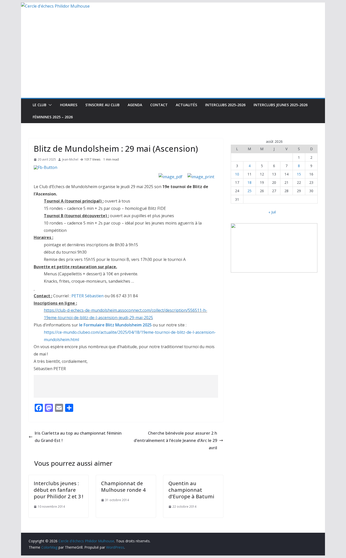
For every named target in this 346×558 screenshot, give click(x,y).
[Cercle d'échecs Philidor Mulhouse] (55, 6)
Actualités (186, 104)
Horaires (68, 104)
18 (249, 182)
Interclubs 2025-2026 (225, 104)
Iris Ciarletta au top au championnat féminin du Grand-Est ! (78, 436)
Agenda (135, 104)
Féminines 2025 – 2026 (53, 117)
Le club (39, 104)
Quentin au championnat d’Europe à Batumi (191, 490)
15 (299, 174)
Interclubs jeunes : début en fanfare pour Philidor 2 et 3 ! (58, 490)
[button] (49, 104)
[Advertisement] (173, 60)
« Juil (272, 212)
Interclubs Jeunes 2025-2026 (280, 104)
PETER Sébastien (87, 296)
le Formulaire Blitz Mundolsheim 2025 (115, 325)
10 (237, 174)
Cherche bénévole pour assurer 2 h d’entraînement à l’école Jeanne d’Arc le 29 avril (175, 440)
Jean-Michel (70, 159)
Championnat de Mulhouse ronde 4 (123, 486)
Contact (159, 104)
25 (249, 190)
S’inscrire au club (102, 104)
